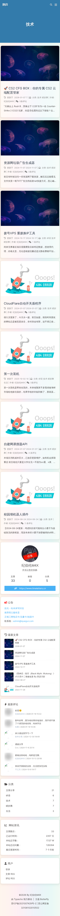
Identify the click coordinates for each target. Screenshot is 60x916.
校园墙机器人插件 (16, 514)
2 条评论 (28, 523)
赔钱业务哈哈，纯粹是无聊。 (28, 755)
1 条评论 (36, 242)
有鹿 (17, 727)
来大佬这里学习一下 (24, 733)
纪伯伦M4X (9, 101)
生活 (6, 382)
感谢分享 (19, 744)
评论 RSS (10, 878)
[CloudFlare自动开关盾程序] (9, 688)
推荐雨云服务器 (12, 612)
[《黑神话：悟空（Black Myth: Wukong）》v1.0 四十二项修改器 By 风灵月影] (9, 676)
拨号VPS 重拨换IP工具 (19, 233)
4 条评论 (32, 453)
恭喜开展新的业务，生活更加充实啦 (31, 766)
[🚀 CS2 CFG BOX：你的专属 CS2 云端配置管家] (9, 643)
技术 (39, 97)
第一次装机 (11, 374)
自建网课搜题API (15, 444)
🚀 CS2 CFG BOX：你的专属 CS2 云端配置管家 (30, 90)
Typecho (18, 899)
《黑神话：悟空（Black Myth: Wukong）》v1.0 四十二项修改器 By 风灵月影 (35, 675)
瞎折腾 (45, 97)
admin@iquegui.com (23, 621)
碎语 (49, 238)
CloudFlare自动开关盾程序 (22, 303)
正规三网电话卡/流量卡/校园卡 (19, 616)
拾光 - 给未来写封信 (14, 608)
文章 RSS (10, 874)
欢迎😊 (18, 710)
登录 (8, 869)
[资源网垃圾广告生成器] (9, 654)
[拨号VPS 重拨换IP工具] (9, 665)
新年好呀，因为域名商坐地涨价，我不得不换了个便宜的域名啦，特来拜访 (35, 722)
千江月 (18, 769)
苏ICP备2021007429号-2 (23, 903)
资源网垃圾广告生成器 (19, 163)
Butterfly (44, 899)
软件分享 (18, 736)
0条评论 (23, 101)
